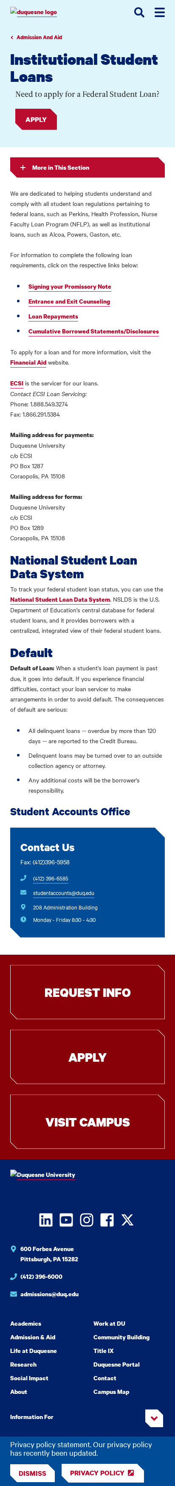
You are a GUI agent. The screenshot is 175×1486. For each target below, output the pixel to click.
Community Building (121, 1337)
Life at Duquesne (33, 1351)
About (18, 1392)
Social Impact (29, 1378)
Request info (88, 992)
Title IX (103, 1351)
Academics (25, 1323)
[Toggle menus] (160, 12)
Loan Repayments (53, 316)
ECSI (16, 383)
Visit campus (87, 1122)
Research (23, 1364)
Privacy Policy (97, 1472)
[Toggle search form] (139, 12)
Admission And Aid (39, 37)
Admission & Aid (32, 1337)
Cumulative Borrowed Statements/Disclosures (93, 331)
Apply (36, 119)
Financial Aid (28, 362)
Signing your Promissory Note (69, 286)
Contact (104, 1378)
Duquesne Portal (116, 1364)
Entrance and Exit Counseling (69, 301)
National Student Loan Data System (60, 599)
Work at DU (109, 1323)
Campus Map (111, 1392)
